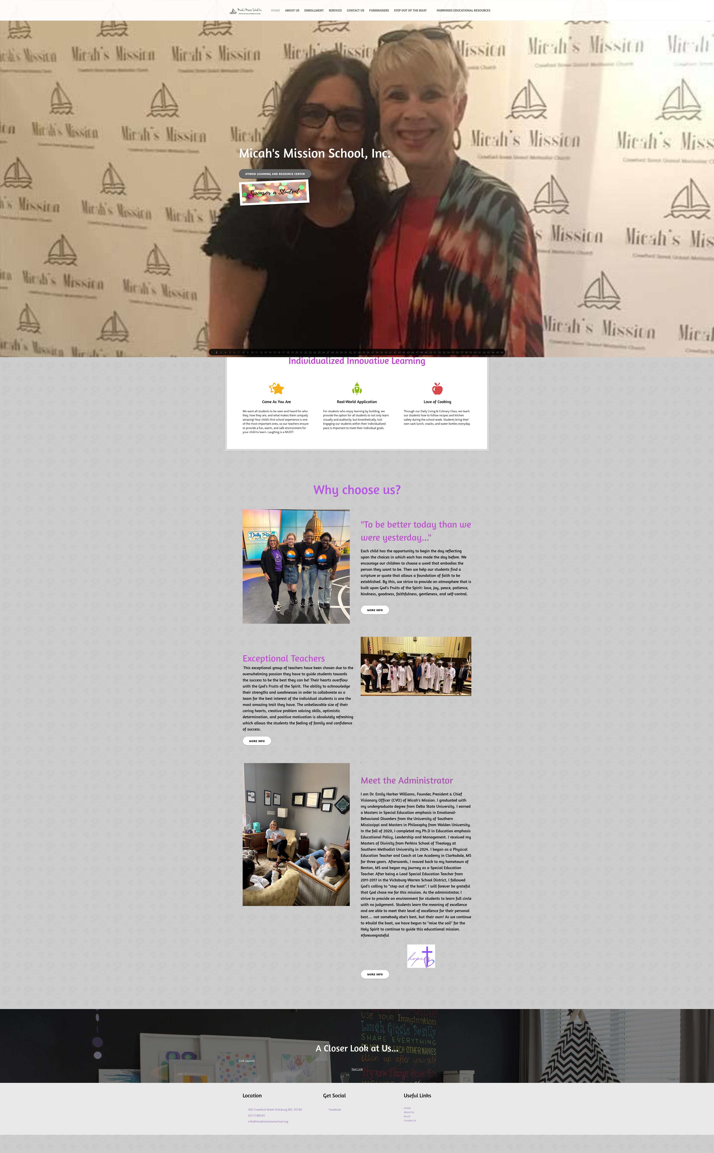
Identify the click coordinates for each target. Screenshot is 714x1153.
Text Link (357, 1069)
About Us (409, 1112)
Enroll (407, 1116)
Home (407, 1108)
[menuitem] (276, 10)
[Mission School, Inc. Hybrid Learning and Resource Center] (245, 10)
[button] (212, 352)
